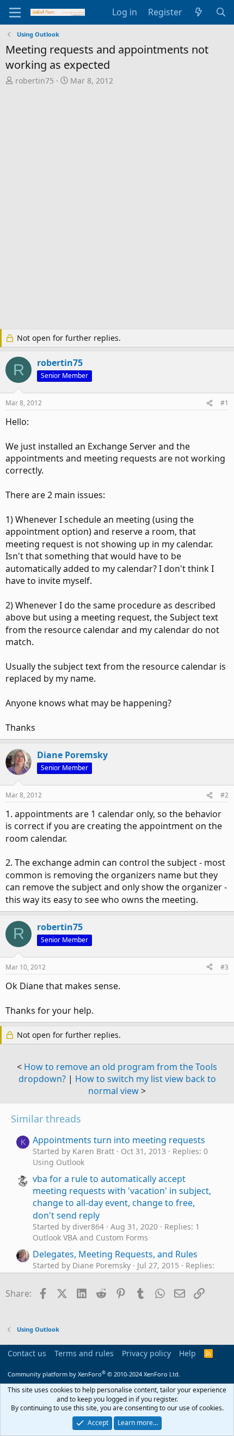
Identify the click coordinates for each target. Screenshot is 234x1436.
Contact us (27, 1353)
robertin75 (34, 80)
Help (187, 1353)
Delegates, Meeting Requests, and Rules (115, 1254)
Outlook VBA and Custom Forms (90, 1237)
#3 (224, 967)
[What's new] (199, 12)
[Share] (209, 403)
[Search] (221, 12)
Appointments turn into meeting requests (119, 1140)
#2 (224, 795)
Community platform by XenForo (94, 1374)
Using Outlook (58, 1162)
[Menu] (15, 12)
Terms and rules (84, 1353)
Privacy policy (146, 1353)
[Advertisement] (117, 208)
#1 (224, 402)
